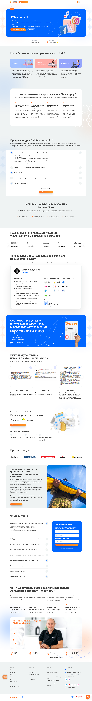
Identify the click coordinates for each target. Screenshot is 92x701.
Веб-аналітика (13, 681)
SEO (11, 674)
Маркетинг (13, 672)
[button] (8, 245)
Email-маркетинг (14, 684)
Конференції (31, 2)
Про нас (43, 2)
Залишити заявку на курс (18, 29)
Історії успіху (32, 679)
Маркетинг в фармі (14, 686)
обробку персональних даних (73, 547)
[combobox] (57, 535)
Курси (14, 6)
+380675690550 (71, 670)
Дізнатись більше (16, 504)
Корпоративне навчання (34, 674)
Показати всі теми (46, 191)
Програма (31, 29)
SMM (11, 677)
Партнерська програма (52, 672)
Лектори (49, 670)
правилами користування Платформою (67, 548)
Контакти (49, 685)
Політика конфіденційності (53, 683)
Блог (39, 2)
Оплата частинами (33, 677)
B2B (36, 2)
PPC (11, 679)
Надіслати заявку (67, 544)
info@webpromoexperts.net (74, 672)
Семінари (31, 672)
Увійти (74, 2)
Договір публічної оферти (53, 680)
